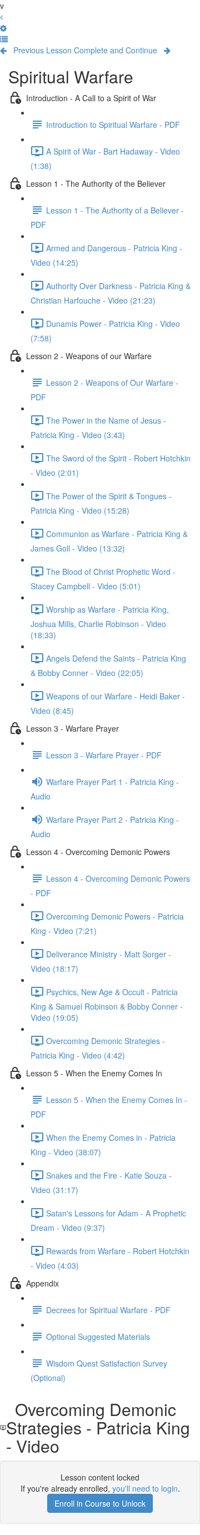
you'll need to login (145, 1488)
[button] (4, 38)
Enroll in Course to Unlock (100, 1503)
